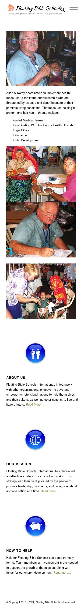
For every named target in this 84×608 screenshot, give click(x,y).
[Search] (60, 9)
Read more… (50, 491)
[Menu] (71, 9)
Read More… (35, 404)
